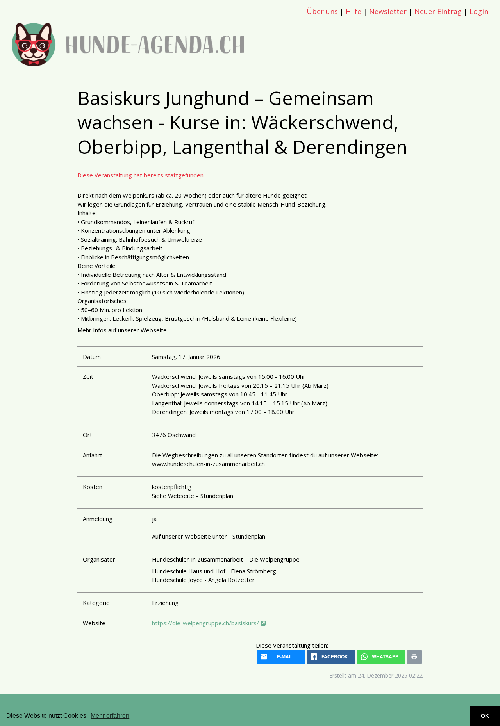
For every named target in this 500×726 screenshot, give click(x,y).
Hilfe (353, 11)
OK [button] (485, 716)
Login (479, 11)
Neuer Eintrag (438, 11)
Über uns (322, 11)
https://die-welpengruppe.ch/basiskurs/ (206, 623)
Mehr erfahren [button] (110, 715)
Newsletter (388, 11)
